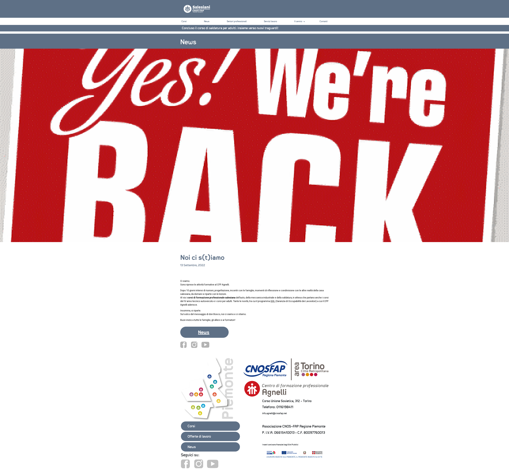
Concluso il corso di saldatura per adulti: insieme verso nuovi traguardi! (230, 28)
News (206, 21)
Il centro (298, 21)
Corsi (184, 21)
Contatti (324, 21)
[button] (204, 332)
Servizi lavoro (270, 21)
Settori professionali (237, 21)
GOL (273, 301)
